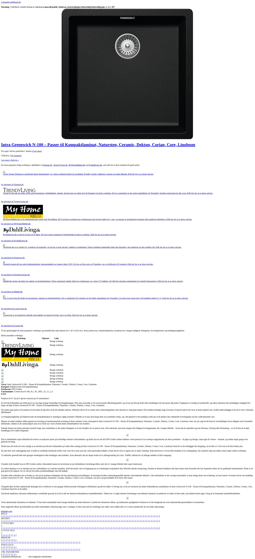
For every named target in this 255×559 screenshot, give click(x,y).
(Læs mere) (37, 151)
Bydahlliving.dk (95, 165)
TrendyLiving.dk (60, 165)
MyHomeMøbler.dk (77, 165)
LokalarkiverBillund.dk (11, 2)
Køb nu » (15, 160)
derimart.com (6, 511)
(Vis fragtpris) (16, 156)
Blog (24, 557)
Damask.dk (47, 165)
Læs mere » (6, 160)
